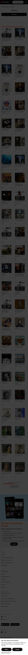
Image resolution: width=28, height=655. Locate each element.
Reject (6, 649)
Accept (17, 649)
